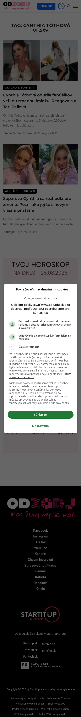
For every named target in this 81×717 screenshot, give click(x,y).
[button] (40, 347)
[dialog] (40, 358)
